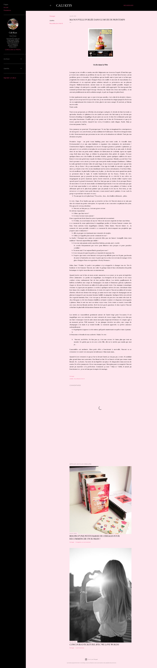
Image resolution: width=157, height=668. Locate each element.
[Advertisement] (100, 446)
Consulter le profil (13, 49)
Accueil (6, 7)
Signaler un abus (10, 78)
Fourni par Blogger (93, 659)
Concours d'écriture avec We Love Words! (94, 644)
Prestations (7, 10)
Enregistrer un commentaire (83, 542)
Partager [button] (52, 16)
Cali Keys (64, 5)
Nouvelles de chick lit (56, 23)
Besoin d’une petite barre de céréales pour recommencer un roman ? (95, 537)
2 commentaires (80, 648)
